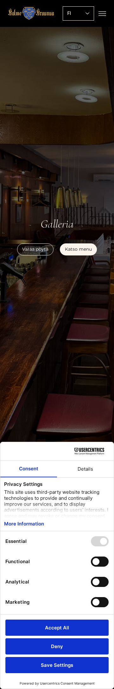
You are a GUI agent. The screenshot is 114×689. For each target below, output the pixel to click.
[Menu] (102, 14)
